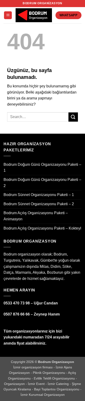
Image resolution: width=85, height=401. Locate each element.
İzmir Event (37, 384)
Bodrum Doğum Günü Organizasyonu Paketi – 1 (42, 167)
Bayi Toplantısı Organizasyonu (57, 389)
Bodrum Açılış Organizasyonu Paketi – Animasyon (36, 216)
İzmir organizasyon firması (33, 367)
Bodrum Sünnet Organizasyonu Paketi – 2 (39, 204)
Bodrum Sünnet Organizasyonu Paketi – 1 (39, 195)
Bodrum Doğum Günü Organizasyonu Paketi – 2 (42, 183)
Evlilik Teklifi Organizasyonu (55, 378)
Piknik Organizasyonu (49, 373)
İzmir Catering (59, 384)
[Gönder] (73, 117)
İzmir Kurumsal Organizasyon (43, 395)
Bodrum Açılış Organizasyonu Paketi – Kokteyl (42, 228)
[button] (8, 15)
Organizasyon (15, 384)
